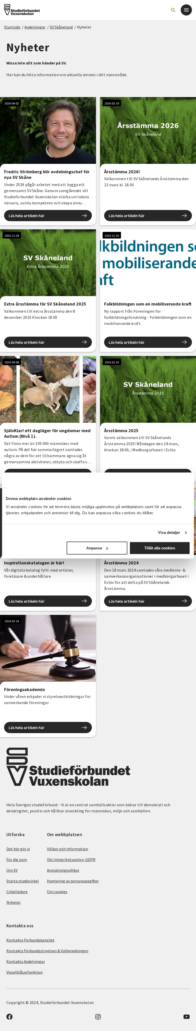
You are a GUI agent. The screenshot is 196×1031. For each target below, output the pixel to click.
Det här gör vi (18, 848)
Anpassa (94, 548)
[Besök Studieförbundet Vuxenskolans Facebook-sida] (9, 1018)
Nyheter (84, 27)
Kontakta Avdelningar (25, 961)
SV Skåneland (61, 27)
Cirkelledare (17, 891)
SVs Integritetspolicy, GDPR (71, 859)
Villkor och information (67, 848)
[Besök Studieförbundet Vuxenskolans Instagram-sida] (98, 1018)
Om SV (12, 870)
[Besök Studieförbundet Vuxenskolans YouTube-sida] (186, 1018)
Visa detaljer (169, 532)
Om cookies (57, 891)
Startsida (12, 27)
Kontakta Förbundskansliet (30, 940)
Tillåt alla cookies (159, 548)
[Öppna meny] (186, 10)
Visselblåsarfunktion (24, 972)
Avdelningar (34, 27)
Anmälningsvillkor (63, 870)
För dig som (16, 859)
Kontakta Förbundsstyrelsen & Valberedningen (47, 950)
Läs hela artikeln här (26, 215)
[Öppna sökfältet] (173, 10)
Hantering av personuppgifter (73, 880)
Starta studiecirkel (22, 880)
